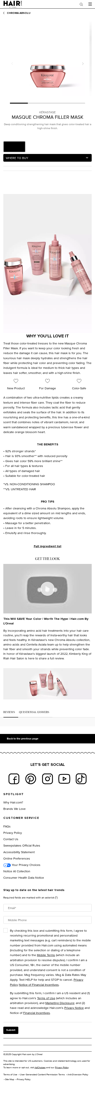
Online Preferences (16, 858)
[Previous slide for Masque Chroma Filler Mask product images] (12, 63)
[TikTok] (81, 778)
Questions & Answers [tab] (34, 712)
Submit (10, 1030)
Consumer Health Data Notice (23, 877)
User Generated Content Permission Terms (42, 1074)
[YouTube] (64, 778)
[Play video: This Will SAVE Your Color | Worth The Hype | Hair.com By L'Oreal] (47, 588)
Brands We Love (14, 809)
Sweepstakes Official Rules (21, 845)
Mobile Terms (46, 955)
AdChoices (40, 1067)
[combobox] (47, 158)
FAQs (7, 826)
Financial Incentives (36, 1013)
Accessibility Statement (19, 852)
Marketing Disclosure (59, 1003)
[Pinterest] (30, 778)
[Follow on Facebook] (14, 778)
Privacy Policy (12, 833)
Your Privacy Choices (25, 865)
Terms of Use (46, 998)
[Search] (81, 4)
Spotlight (13, 794)
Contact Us (10, 839)
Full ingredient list (47, 546)
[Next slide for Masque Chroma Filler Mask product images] (83, 63)
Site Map (9, 1079)
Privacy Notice (74, 1008)
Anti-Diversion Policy (77, 1074)
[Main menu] (90, 4)
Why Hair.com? (13, 802)
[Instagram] (47, 778)
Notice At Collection (16, 871)
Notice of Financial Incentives (39, 984)
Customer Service (21, 818)
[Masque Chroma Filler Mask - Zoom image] (47, 58)
